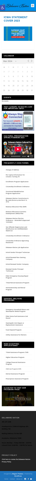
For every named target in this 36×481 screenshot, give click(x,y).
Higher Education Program (15, 357)
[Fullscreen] (32, 156)
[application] (18, 149)
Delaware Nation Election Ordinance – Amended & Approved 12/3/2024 (18, 220)
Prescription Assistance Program (17, 379)
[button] (2, 7)
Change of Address (12, 170)
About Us (19, 479)
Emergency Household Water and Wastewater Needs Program (17, 310)
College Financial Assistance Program (15, 363)
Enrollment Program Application (17, 182)
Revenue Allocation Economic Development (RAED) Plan (16, 212)
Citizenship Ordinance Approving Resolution (17, 241)
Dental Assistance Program (15, 374)
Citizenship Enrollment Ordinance (17, 186)
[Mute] (28, 156)
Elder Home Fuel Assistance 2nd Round (17, 317)
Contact (12, 479)
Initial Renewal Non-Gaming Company (16, 258)
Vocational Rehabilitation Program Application (15, 192)
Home (6, 479)
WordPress (18, 476)
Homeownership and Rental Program (15, 288)
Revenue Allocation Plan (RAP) (16, 207)
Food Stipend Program (14, 330)
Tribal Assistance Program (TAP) (17, 352)
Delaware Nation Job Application (17, 247)
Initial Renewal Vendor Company (17, 264)
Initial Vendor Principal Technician (18, 252)
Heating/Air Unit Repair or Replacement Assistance (15, 324)
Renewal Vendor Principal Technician (14, 270)
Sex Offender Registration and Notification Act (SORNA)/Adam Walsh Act (17, 229)
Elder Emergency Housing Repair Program (17, 277)
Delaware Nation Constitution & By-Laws (17, 199)
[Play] (4, 156)
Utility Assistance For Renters (16, 335)
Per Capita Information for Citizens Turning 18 (15, 176)
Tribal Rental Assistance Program (18, 283)
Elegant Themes (17, 474)
